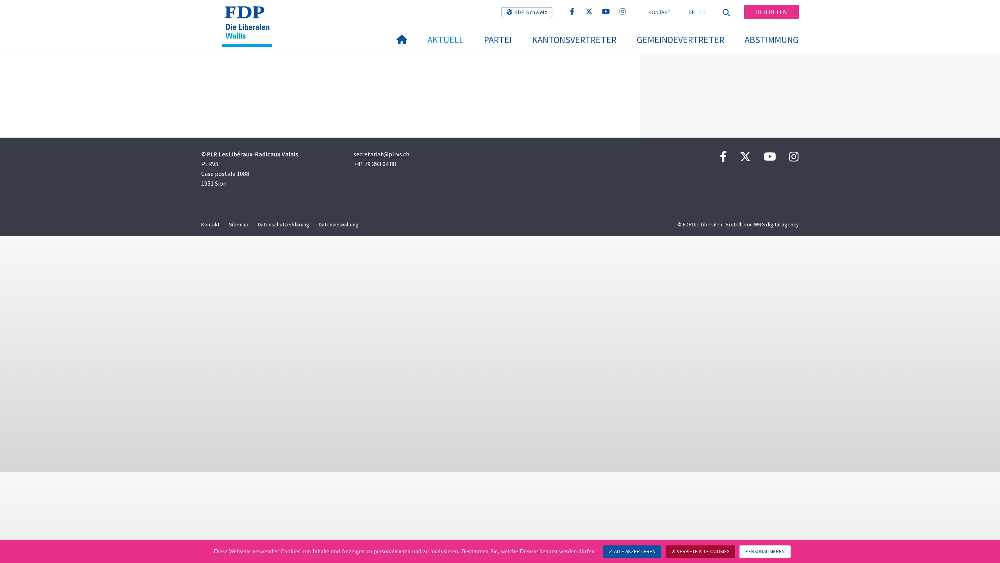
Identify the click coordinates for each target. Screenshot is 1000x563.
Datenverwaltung (339, 224)
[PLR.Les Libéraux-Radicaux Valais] (250, 16)
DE (692, 12)
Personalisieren (765, 551)
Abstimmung (772, 40)
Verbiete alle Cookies (702, 551)
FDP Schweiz (531, 12)
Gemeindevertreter (680, 40)
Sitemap (238, 224)
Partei (498, 40)
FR (702, 12)
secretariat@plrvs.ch (381, 154)
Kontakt (659, 12)
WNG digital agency (776, 224)
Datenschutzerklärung (283, 224)
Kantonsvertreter (574, 40)
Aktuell (445, 40)
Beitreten (771, 12)
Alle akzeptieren (634, 551)
